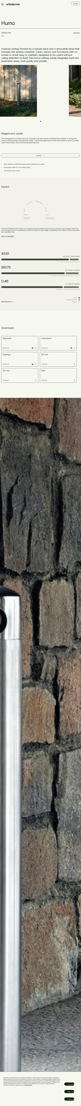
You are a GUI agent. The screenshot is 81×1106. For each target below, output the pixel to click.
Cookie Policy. (28, 1085)
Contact (75, 3)
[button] (76, 91)
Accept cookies (71, 1084)
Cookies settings (71, 1099)
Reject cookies (71, 1091)
